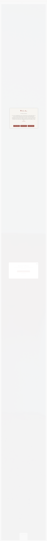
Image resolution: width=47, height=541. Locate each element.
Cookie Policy (23, 121)
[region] (24, 118)
